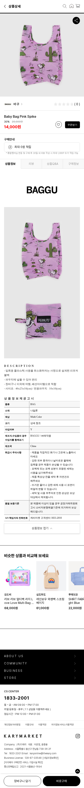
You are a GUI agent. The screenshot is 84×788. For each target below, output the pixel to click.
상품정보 (10, 164)
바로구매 (61, 781)
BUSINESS (13, 670)
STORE (10, 677)
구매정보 (73, 164)
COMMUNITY (15, 663)
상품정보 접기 (40, 528)
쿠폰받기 (72, 125)
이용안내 (29, 725)
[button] (5, 6)
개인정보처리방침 (12, 725)
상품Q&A (52, 164)
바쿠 (16, 104)
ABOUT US (14, 656)
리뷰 (31, 164)
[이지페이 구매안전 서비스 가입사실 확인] (23, 762)
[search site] (63, 6)
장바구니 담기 (22, 781)
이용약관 (42, 725)
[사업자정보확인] (51, 757)
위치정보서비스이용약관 (62, 725)
